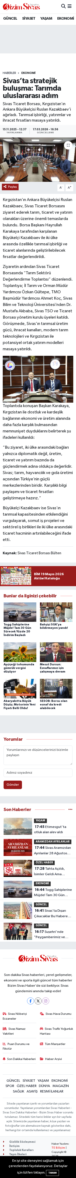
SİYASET (28, 18)
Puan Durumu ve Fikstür (16, 1046)
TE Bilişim (58, 1148)
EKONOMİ (65, 18)
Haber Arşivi (53, 1059)
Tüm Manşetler (55, 1044)
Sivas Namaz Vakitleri (14, 1031)
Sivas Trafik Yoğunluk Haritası (56, 1031)
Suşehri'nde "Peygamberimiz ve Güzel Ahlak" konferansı (53, 935)
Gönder (13, 785)
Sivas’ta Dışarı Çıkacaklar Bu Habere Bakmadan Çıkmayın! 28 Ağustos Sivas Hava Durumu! (52, 914)
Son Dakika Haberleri (21, 1059)
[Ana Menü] (70, 6)
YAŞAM (46, 18)
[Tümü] (70, 809)
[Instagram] (45, 1000)
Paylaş (12, 186)
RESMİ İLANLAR (51, 1091)
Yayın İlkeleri (18, 1154)
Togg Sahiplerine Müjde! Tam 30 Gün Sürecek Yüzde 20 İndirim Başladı (53, 893)
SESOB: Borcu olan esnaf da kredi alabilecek (53, 705)
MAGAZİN (61, 1086)
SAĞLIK (18, 1091)
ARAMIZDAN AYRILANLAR (53, 841)
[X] (38, 1000)
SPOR (9, 1086)
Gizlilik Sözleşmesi (22, 1142)
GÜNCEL (10, 18)
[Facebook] (30, 1000)
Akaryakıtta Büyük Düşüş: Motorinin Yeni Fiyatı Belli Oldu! (19, 705)
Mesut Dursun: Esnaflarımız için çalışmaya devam (52, 668)
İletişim (14, 1146)
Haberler (9, 73)
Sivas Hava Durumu (58, 1013)
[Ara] (63, 6)
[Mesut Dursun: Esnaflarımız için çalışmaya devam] (56, 652)
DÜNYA (44, 1086)
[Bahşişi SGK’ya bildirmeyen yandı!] (56, 612)
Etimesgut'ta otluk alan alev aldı (50, 829)
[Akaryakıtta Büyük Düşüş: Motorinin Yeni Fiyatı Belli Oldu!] (20, 688)
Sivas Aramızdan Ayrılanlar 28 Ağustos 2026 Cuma (52, 851)
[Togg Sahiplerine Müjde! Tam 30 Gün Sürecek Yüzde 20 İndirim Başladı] (20, 612)
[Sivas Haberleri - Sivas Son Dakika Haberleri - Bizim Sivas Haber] (21, 6)
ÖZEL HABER (44, 862)
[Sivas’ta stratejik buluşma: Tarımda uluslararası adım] (38, 159)
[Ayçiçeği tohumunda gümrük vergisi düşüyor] (20, 652)
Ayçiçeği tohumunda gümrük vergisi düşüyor (19, 668)
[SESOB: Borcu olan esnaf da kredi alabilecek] (56, 688)
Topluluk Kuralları (21, 1150)
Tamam (52, 1173)
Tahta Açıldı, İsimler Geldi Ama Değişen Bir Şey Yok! (49, 872)
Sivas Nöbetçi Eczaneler (15, 1016)
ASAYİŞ (32, 1091)
